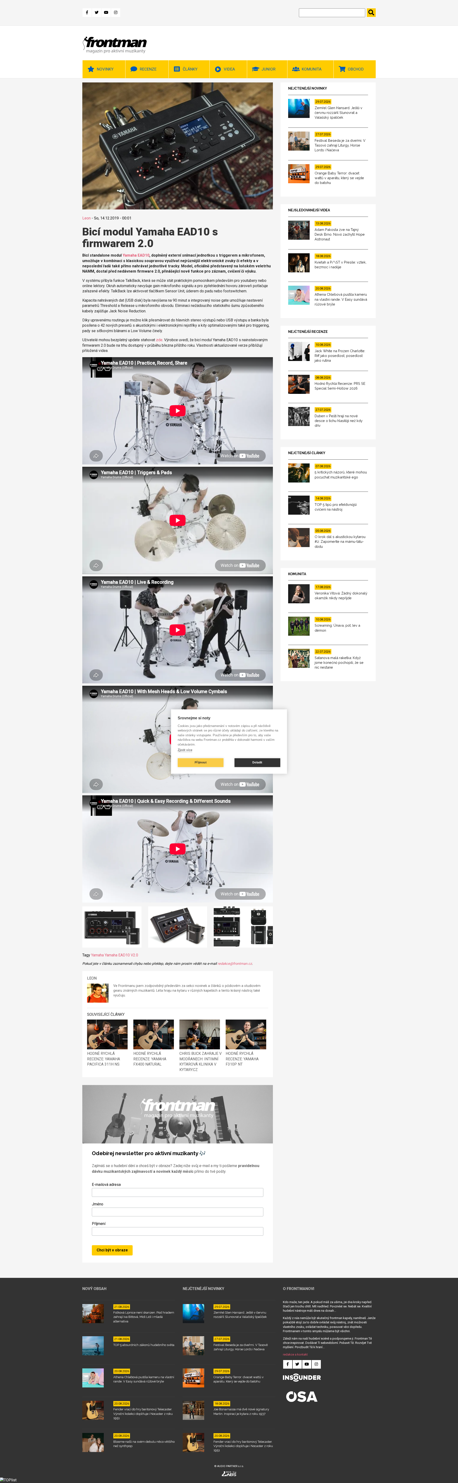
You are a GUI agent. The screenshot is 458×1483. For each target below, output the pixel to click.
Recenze (148, 69)
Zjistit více (185, 750)
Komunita (312, 69)
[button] (111, 927)
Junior (268, 69)
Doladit (257, 762)
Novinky (105, 69)
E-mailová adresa (106, 1184)
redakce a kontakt (295, 1354)
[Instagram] (115, 12)
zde (159, 340)
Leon (86, 218)
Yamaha (97, 955)
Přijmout (201, 762)
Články (190, 69)
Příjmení (98, 1223)
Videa (229, 69)
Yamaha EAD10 (136, 255)
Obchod (356, 69)
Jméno (97, 1204)
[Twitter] (96, 12)
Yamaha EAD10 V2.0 (121, 955)
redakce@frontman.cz (235, 964)
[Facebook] (87, 12)
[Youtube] (106, 12)
